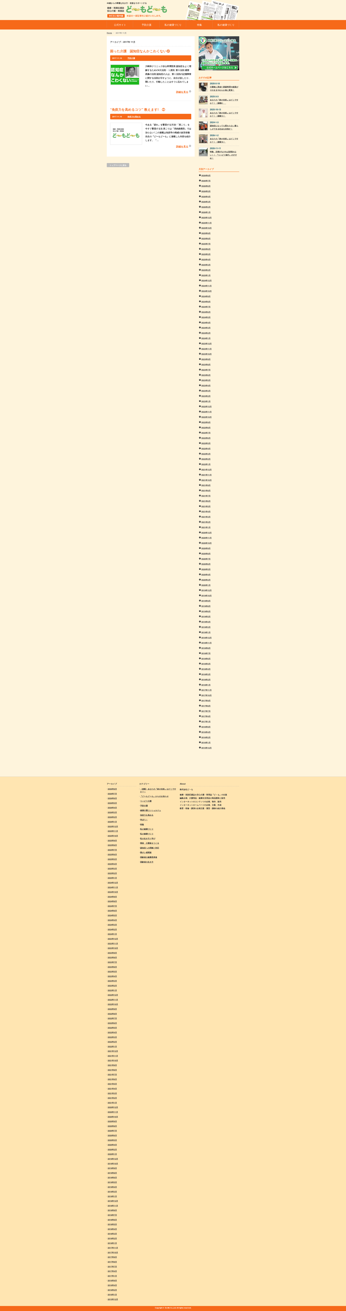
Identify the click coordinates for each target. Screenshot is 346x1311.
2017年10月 (206, 695)
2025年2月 (206, 270)
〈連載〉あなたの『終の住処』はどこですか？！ (158, 790)
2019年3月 (206, 627)
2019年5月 (206, 616)
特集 (142, 824)
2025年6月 (206, 249)
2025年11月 (206, 222)
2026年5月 (206, 191)
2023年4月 (206, 385)
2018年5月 (206, 663)
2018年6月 (206, 658)
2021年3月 (206, 516)
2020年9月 (206, 548)
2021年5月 (206, 506)
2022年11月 (206, 411)
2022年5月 (206, 443)
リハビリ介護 (146, 801)
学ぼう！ (144, 819)
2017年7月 (206, 711)
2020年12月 (206, 532)
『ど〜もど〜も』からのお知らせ (154, 796)
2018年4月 (206, 669)
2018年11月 (206, 642)
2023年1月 (206, 401)
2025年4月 (206, 259)
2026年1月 (206, 212)
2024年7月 (206, 306)
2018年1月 (206, 684)
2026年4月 (206, 196)
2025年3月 (206, 264)
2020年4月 (206, 574)
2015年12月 (206, 747)
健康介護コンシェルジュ (150, 810)
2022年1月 (206, 464)
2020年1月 (206, 585)
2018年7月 (206, 653)
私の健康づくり (146, 829)
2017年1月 (206, 721)
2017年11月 (206, 690)
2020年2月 (206, 579)
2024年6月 (206, 312)
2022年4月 (206, 448)
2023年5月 (206, 380)
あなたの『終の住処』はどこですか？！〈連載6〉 (224, 101)
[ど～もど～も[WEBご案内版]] (137, 16)
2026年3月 (206, 201)
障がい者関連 (146, 852)
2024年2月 (206, 333)
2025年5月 (206, 254)
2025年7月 (206, 243)
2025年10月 (206, 228)
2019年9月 (206, 600)
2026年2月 (206, 207)
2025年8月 (206, 238)
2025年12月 (206, 217)
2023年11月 (206, 348)
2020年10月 (206, 543)
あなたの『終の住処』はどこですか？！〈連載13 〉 (224, 114)
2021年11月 (206, 474)
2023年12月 (206, 343)
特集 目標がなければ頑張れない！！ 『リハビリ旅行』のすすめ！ (223, 154)
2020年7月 (206, 558)
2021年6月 (206, 501)
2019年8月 (206, 606)
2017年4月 (206, 716)
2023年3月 (206, 390)
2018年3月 (206, 674)
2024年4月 (206, 322)
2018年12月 (206, 637)
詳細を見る (182, 92)
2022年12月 (206, 406)
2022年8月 (206, 427)
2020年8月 (206, 553)
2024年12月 (206, 280)
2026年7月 (206, 180)
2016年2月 (206, 737)
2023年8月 (206, 364)
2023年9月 (206, 359)
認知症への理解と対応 (149, 847)
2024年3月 (206, 327)
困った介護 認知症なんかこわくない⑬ (140, 51)
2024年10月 (206, 291)
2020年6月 (206, 564)
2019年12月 (206, 590)
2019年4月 (206, 621)
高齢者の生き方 (146, 861)
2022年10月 (206, 417)
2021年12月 (206, 469)
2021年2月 (206, 522)
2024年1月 (206, 338)
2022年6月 (206, 438)
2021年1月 (206, 527)
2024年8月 (206, 301)
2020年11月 (206, 537)
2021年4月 (206, 511)
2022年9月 (206, 422)
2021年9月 (206, 485)
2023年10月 (206, 354)
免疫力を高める (134, 116)
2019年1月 (206, 632)
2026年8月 (206, 175)
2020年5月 (206, 569)
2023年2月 (206, 396)
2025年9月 (206, 233)
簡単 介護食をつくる (149, 843)
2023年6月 (206, 375)
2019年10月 (206, 595)
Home (109, 33)
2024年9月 (206, 296)
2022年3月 (206, 453)
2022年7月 (206, 432)
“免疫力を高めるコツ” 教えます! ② (137, 109)
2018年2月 (206, 679)
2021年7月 (206, 495)
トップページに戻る (118, 165)
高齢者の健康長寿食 (148, 857)
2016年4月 (206, 732)
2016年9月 (206, 726)
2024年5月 (206, 317)
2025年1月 (206, 275)
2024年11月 (206, 285)
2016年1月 (206, 742)
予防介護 (131, 58)
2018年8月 (206, 648)
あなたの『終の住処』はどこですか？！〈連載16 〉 (224, 140)
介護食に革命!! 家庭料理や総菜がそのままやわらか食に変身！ (224, 88)
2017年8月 (206, 705)
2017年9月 (206, 700)
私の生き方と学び (147, 838)
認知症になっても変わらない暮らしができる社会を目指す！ (224, 127)
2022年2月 (206, 459)
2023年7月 (206, 369)
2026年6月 (206, 186)
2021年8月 (206, 490)
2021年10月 (206, 480)
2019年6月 (206, 611)
